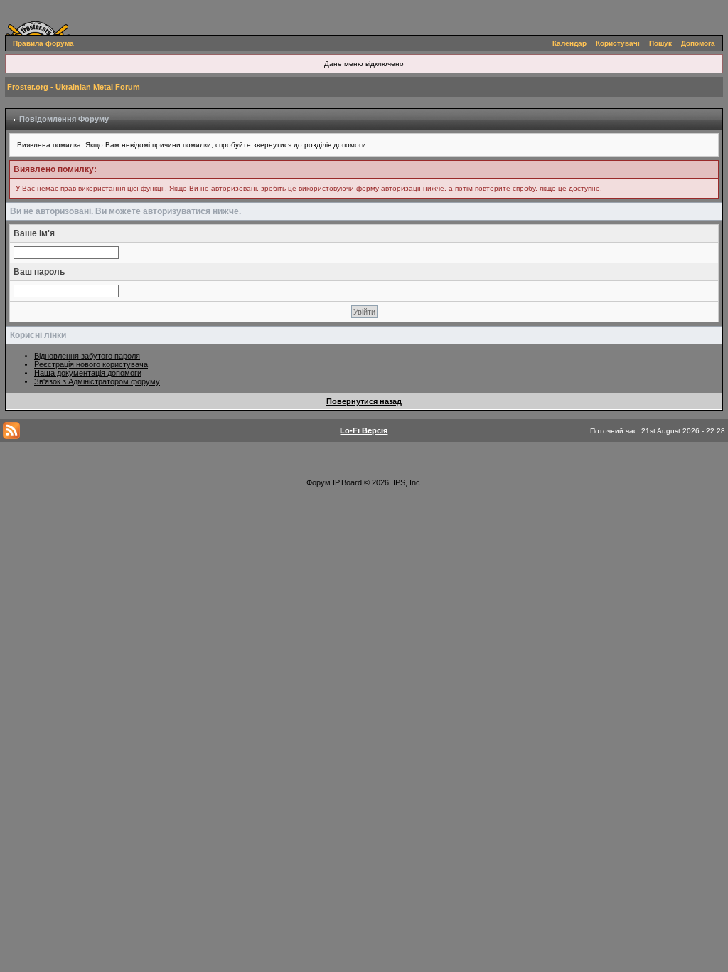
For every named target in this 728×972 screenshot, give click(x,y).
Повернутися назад (364, 401)
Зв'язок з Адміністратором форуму (97, 381)
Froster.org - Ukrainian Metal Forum (73, 87)
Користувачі (618, 43)
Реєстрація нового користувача (91, 364)
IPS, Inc (406, 482)
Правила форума (43, 43)
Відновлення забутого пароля (87, 356)
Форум (318, 482)
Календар (569, 43)
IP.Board (347, 482)
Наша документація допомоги (87, 373)
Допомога (698, 43)
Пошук (660, 43)
